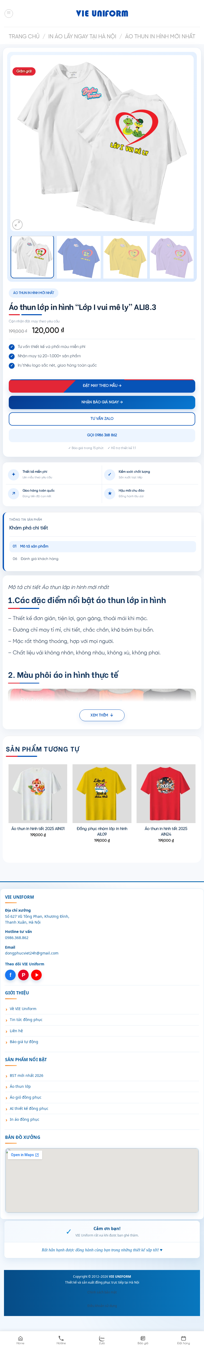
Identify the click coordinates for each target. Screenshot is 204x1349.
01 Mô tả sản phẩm (30, 547)
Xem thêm (99, 715)
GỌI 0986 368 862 (102, 435)
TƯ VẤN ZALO (102, 419)
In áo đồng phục (24, 1119)
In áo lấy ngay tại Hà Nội (82, 37)
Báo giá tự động (24, 1041)
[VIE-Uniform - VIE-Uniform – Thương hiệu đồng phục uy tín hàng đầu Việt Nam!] (102, 13)
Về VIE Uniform (23, 1008)
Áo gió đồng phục (25, 1097)
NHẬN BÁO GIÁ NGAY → (102, 402)
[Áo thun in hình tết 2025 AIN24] (166, 793)
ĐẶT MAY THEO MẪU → (102, 386)
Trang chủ (24, 37)
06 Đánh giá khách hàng (35, 559)
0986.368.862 (16, 937)
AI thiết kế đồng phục (29, 1108)
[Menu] (9, 13)
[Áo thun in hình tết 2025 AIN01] (37, 793)
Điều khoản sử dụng (102, 1306)
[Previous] (23, 143)
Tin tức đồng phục (26, 1019)
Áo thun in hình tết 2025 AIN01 (38, 829)
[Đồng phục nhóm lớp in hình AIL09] (102, 793)
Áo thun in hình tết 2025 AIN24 (166, 832)
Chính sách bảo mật (102, 1292)
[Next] (180, 143)
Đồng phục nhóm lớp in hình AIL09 (102, 832)
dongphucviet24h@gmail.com (31, 953)
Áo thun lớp (20, 1086)
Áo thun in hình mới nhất (160, 37)
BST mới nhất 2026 (26, 1075)
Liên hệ (16, 1030)
